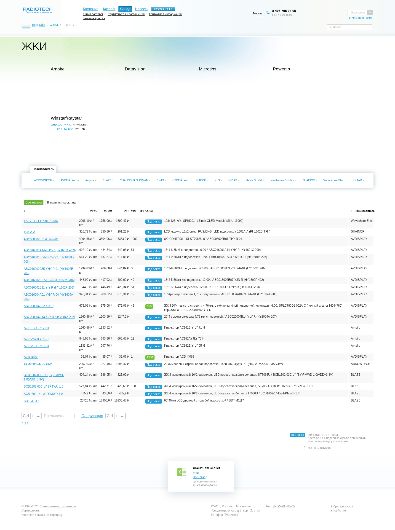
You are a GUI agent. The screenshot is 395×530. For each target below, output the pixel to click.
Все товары (34, 202)
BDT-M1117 (31, 401)
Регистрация (355, 17)
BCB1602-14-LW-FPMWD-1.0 (43, 394)
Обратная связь (342, 506)
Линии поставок (93, 14)
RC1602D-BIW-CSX (62, 129)
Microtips (207, 69)
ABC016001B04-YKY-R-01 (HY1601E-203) (49, 259)
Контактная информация (165, 14)
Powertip (281, 69)
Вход (369, 17)
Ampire (58, 69)
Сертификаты (30, 510)
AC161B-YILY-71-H (36, 328)
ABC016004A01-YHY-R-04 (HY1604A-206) (49, 296)
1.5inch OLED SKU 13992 (41, 221)
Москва (257, 13)
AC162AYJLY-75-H (36, 339)
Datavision (135, 69)
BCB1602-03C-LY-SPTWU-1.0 (43, 386)
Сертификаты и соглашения (126, 14)
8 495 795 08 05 (284, 11)
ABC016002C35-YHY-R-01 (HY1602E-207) (49, 271)
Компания (90, 9)
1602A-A (29, 232)
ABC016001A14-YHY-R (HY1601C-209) (50, 250)
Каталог (109, 9)
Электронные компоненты (58, 506)
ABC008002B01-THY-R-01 (41, 239)
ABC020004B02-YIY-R (38, 306)
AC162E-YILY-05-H (36, 346)
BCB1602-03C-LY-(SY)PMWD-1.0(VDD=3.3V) (44, 377)
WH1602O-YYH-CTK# (63, 124)
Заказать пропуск (94, 18)
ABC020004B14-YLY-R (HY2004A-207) (49, 317)
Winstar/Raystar (66, 118)
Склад (54, 25)
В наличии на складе (61, 202)
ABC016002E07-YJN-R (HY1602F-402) (49, 280)
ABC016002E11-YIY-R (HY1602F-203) (49, 287)
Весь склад (200, 477)
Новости (141, 9)
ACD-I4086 (31, 357)
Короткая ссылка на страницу (42, 515)
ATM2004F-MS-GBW (38, 364)
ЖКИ (196, 472)
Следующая (92, 416)
